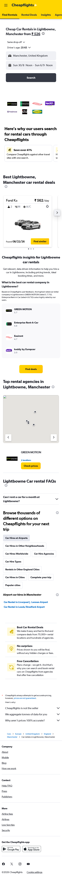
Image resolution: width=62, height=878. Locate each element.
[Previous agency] (8, 437)
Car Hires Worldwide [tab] (16, 553)
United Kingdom (32, 734)
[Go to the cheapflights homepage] (24, 5)
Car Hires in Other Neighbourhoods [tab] (24, 545)
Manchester (12, 737)
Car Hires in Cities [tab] (15, 577)
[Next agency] (54, 437)
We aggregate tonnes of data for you (26, 714)
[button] (6, 5)
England (47, 734)
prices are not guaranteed (25, 698)
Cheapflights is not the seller (21, 708)
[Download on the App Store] (31, 849)
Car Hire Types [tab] (13, 561)
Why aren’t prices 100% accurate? (25, 720)
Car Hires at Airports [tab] (16, 538)
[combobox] (16, 42)
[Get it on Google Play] (11, 849)
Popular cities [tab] (12, 585)
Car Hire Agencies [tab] (44, 553)
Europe (18, 734)
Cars (9, 734)
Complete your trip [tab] (40, 577)
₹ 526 (36, 34)
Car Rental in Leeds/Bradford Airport (24, 607)
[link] (31, 369)
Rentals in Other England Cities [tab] (22, 569)
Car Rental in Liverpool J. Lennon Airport (26, 602)
